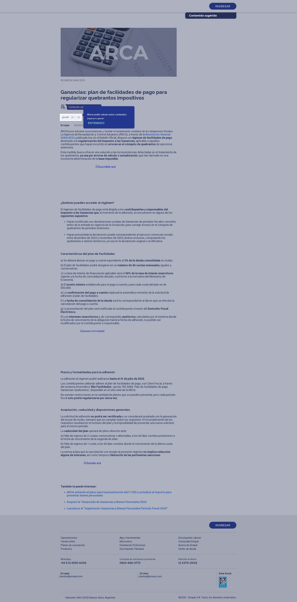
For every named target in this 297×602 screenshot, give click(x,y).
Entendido (96, 123)
